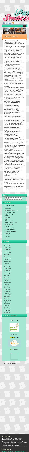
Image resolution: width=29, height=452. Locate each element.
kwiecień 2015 (7, 261)
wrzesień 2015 (7, 252)
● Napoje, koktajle (8, 224)
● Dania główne (8, 207)
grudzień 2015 (7, 247)
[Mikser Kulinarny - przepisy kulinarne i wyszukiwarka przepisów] (14, 327)
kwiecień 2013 (7, 303)
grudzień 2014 (7, 268)
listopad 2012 (7, 312)
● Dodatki (6, 215)
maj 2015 (6, 259)
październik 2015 (8, 251)
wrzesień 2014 (7, 274)
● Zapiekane (7, 236)
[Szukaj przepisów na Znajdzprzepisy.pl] (14, 334)
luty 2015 (6, 265)
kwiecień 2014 (7, 282)
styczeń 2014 (7, 288)
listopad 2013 (7, 291)
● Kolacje (6, 219)
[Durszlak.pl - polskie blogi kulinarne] (14, 320)
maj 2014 (6, 281)
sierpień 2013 (7, 296)
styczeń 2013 (7, 309)
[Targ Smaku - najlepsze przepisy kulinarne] (14, 356)
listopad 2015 (7, 249)
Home (5, 363)
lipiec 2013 (6, 298)
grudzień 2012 (7, 310)
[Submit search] (21, 198)
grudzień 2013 (7, 289)
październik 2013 (8, 293)
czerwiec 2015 (7, 258)
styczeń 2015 (7, 267)
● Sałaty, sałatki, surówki (10, 231)
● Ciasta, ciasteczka (9, 205)
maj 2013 (6, 302)
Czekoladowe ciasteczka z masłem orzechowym (13, 451)
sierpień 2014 (7, 275)
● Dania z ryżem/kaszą (9, 212)
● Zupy (5, 238)
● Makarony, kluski (8, 221)
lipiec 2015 (6, 256)
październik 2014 (8, 272)
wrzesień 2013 (7, 295)
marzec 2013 (7, 305)
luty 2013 (6, 307)
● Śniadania (7, 233)
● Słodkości (7, 235)
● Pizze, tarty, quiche (9, 228)
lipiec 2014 (6, 277)
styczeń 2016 (7, 245)
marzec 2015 (7, 263)
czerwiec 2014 (7, 279)
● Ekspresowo (7, 217)
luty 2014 (6, 286)
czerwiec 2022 (7, 244)
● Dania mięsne (8, 208)
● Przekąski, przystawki (9, 229)
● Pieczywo (6, 226)
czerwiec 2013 (7, 300)
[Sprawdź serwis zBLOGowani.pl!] (14, 349)
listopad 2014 (7, 270)
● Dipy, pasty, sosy (8, 214)
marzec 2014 (7, 284)
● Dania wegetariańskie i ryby (11, 210)
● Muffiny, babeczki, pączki (10, 222)
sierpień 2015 (7, 254)
